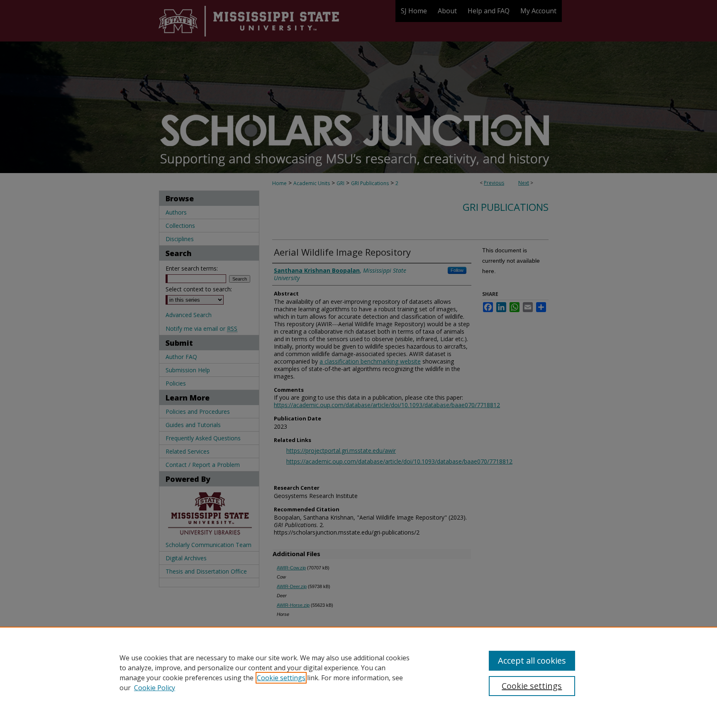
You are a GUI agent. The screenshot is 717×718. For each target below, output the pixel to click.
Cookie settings (281, 677)
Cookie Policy (154, 687)
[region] (358, 672)
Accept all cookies (532, 660)
